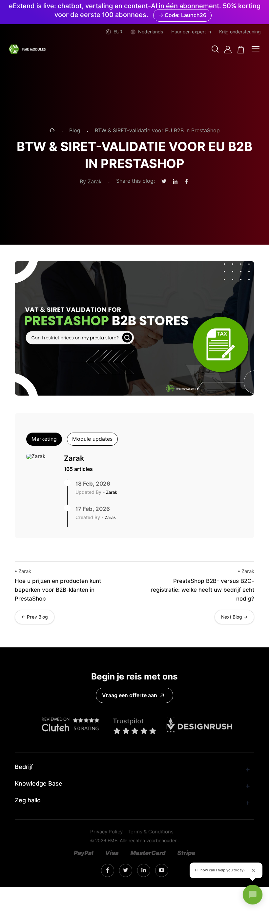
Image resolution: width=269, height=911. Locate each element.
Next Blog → (234, 617)
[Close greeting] (253, 870)
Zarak (74, 458)
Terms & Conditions (151, 831)
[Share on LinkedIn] (175, 182)
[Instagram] (107, 870)
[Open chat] (252, 894)
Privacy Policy (106, 831)
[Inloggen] (228, 49)
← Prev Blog (34, 617)
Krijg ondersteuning (240, 31)
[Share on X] (163, 181)
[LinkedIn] (125, 870)
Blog (74, 130)
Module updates (92, 439)
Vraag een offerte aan (129, 695)
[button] (215, 49)
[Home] (52, 131)
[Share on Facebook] (186, 181)
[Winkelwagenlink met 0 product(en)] (241, 50)
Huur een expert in (191, 31)
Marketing (44, 439)
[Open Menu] (255, 49)
